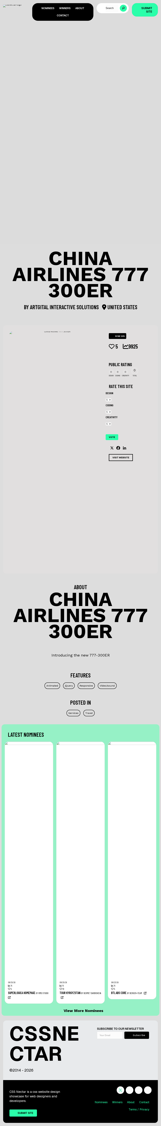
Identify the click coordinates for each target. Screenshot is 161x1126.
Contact (144, 1102)
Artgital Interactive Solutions (65, 307)
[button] (123, 8)
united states (121, 307)
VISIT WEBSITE (120, 457)
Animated (52, 685)
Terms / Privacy (139, 1109)
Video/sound (107, 685)
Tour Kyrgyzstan (70, 993)
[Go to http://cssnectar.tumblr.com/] (148, 1090)
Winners (117, 1102)
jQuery (69, 685)
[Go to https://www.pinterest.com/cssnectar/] (138, 1090)
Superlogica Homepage (21, 993)
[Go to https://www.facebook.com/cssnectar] (129, 1090)
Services (73, 713)
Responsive (86, 685)
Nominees (101, 1102)
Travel (89, 713)
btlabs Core (118, 993)
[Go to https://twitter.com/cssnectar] (120, 1090)
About (131, 1102)
